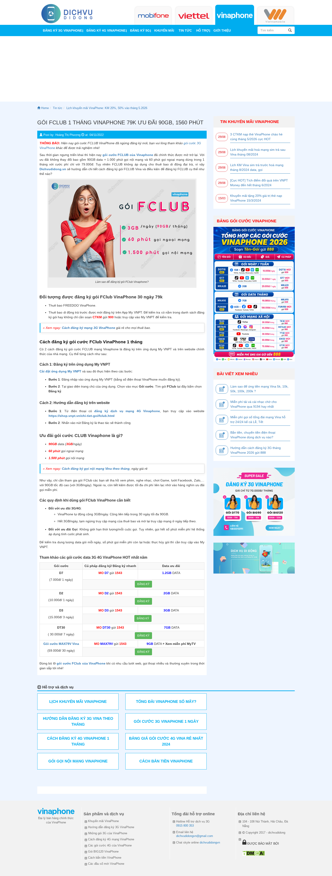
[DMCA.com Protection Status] (253, 853)
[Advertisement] (166, 70)
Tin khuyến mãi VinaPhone (249, 121)
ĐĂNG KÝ (143, 584)
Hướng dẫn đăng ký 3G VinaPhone (111, 827)
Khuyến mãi (164, 30)
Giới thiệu (222, 30)
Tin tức (185, 30)
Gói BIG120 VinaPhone (103, 851)
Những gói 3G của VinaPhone (107, 833)
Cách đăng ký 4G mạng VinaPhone (111, 839)
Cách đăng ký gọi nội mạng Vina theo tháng (96, 468)
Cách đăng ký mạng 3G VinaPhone (88, 328)
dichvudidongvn (210, 842)
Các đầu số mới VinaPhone (106, 863)
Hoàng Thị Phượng (67, 135)
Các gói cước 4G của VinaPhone (110, 845)
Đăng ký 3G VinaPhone (62, 30)
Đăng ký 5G (140, 30)
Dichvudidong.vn (53, 169)
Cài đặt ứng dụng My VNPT (60, 371)
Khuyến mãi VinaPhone (103, 821)
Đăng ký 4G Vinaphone (106, 30)
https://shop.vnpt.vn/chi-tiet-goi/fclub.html (82, 416)
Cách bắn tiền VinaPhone (104, 857)
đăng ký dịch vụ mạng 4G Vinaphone (127, 411)
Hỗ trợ (202, 30)
